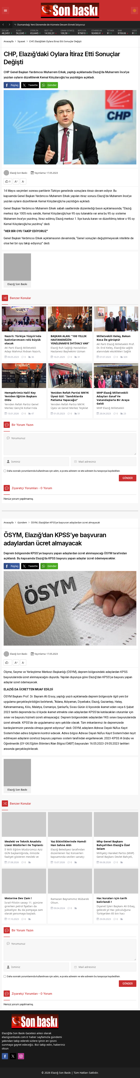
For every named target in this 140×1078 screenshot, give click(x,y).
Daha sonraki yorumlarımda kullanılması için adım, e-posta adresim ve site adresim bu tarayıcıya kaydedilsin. (63, 471)
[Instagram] (21, 1056)
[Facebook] (5, 1056)
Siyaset (21, 41)
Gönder (52, 85)
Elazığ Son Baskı (18, 172)
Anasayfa (8, 41)
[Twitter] (13, 1056)
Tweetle (33, 85)
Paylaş (14, 85)
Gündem (22, 522)
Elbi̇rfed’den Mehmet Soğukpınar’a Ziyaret (40, 24)
